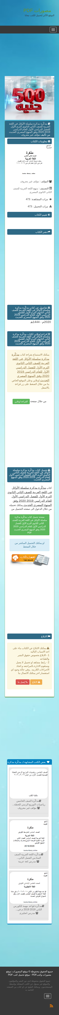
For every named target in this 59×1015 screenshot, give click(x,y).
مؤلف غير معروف (30, 134)
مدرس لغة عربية (27, 861)
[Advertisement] (29, 56)
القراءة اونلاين (21, 401)
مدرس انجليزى (27, 913)
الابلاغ (35, 682)
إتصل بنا (22, 682)
